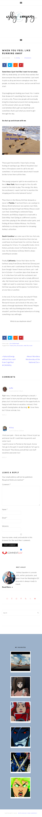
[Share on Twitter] (10, 65)
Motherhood (15, 343)
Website (5, 526)
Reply (4, 415)
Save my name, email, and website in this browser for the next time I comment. (17, 538)
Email (4, 518)
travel (30, 345)
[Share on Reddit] (15, 65)
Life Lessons (19, 345)
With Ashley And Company (21, 20)
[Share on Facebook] (4, 65)
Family (11, 345)
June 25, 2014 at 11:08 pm (16, 430)
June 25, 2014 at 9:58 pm (16, 391)
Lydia (11, 388)
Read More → (7, 587)
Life (10, 343)
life (15, 345)
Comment (6, 484)
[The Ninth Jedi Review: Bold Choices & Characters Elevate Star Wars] (20, 696)
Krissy (11, 427)
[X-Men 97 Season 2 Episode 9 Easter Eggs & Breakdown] (20, 721)
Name (5, 509)
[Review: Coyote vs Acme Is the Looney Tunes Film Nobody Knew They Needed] (20, 670)
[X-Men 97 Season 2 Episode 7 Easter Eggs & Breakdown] (20, 771)
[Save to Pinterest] (21, 65)
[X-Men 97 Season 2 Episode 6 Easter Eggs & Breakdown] (20, 796)
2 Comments (27, 58)
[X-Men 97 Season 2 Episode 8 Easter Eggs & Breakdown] (20, 746)
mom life (26, 345)
